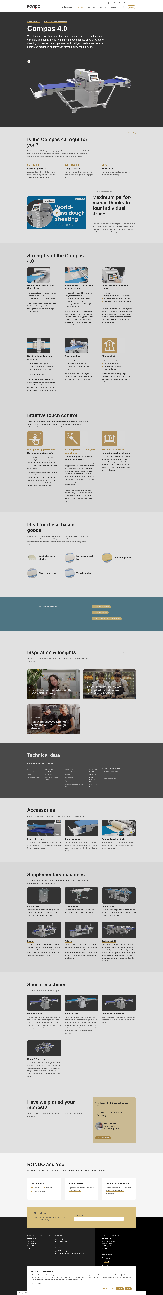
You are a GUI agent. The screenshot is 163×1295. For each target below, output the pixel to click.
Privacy (40, 1283)
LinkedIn (37, 1188)
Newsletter (133, 3)
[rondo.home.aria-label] (33, 7)
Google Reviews (39, 1192)
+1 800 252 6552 (63, 1253)
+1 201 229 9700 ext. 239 (114, 1114)
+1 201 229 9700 (63, 1241)
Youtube (49, 1188)
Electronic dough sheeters (55, 21)
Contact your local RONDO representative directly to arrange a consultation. (118, 1190)
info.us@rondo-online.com (66, 1239)
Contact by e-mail (113, 1129)
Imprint (33, 1283)
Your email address (79, 1215)
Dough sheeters (33, 21)
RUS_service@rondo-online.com (68, 1251)
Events (126, 3)
